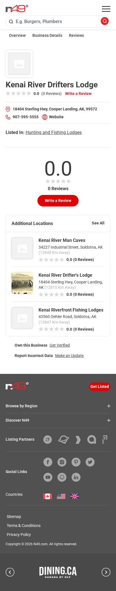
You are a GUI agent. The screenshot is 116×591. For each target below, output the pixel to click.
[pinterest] (76, 462)
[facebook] (47, 462)
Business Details (47, 35)
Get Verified (60, 345)
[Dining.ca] (58, 572)
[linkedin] (76, 477)
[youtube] (47, 477)
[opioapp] (62, 477)
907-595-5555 (26, 117)
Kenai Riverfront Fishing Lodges (71, 310)
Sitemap (14, 516)
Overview (17, 35)
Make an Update (69, 355)
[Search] (105, 21)
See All (98, 223)
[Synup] (80, 439)
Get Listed (99, 386)
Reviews (76, 35)
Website (56, 117)
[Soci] (104, 439)
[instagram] (62, 462)
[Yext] (49, 439)
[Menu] (106, 9)
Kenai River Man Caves (62, 240)
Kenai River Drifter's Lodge (65, 275)
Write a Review (78, 93)
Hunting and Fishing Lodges (54, 132)
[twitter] (90, 462)
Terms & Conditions (24, 525)
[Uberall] (65, 439)
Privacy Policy (19, 534)
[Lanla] (93, 439)
